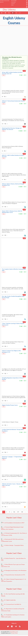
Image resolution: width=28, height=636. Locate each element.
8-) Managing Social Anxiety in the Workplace (15, 570)
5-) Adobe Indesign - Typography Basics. (14, 545)
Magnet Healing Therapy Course (10, 405)
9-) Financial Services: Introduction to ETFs (14, 574)
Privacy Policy (14, 633)
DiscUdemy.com (13, 631)
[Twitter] (27, 5)
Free (24, 99)
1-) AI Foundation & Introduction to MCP (14, 522)
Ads (24, 238)
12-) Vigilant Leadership (10, 600)
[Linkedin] (27, 3)
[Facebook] (27, 7)
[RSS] (27, 1)
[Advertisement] (14, 41)
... (11, 511)
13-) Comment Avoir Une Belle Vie (12, 604)
